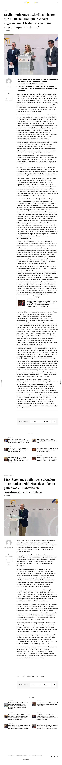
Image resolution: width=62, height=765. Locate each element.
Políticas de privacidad (35, 755)
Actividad (29, 299)
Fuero (5, 10)
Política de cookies (22, 755)
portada (37, 676)
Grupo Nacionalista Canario (8, 86)
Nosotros (10, 723)
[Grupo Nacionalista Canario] (31, 3)
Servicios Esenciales (9, 475)
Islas (38, 437)
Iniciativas (39, 455)
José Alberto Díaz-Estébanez (28, 676)
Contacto (26, 759)
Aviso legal (11, 755)
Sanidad (42, 676)
